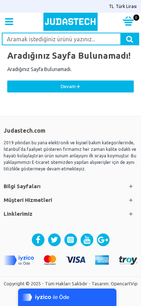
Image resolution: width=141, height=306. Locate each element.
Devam (68, 86)
